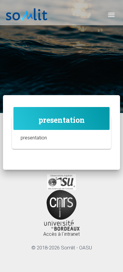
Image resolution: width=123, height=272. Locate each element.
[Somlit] (26, 14)
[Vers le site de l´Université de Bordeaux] (61, 225)
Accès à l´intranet (61, 234)
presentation (34, 138)
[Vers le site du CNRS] (61, 204)
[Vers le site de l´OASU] (61, 182)
